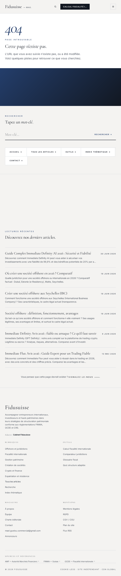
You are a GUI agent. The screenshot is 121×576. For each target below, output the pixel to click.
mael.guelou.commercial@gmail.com (22, 530)
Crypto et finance (13, 470)
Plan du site (68, 525)
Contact (9, 525)
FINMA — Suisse (52, 561)
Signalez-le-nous (81, 377)
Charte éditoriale (13, 519)
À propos (9, 509)
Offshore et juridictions (16, 449)
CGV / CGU (68, 519)
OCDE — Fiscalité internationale (80, 561)
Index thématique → (98, 152)
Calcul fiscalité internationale (77, 449)
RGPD (66, 514)
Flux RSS (67, 530)
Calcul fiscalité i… (75, 7)
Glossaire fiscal (70, 459)
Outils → (71, 152)
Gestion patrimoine (14, 459)
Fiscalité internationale (16, 454)
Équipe (8, 514)
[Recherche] (55, 6)
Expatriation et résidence (17, 476)
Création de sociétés (15, 465)
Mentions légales (71, 509)
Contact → (16, 160)
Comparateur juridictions (75, 454)
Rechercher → (103, 134)
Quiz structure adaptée (74, 465)
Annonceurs (11, 536)
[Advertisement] (60, 198)
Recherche (10, 487)
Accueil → (16, 152)
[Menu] (113, 6)
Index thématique (13, 492)
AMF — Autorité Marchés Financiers (22, 561)
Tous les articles (13, 481)
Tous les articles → (44, 152)
